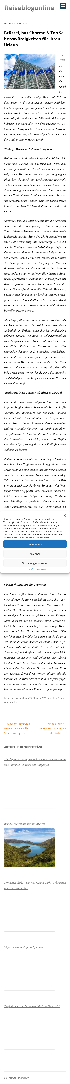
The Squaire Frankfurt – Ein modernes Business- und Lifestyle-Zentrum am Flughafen (35, 762)
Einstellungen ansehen (35, 563)
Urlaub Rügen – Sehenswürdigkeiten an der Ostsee (52, 728)
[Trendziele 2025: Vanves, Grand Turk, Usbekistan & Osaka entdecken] (29, 916)
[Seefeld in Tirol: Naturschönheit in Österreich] (29, 1034)
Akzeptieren (35, 544)
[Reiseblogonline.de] (29, 8)
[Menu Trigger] (63, 6)
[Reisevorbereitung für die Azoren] (29, 851)
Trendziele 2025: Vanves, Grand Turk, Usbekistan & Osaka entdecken (35, 885)
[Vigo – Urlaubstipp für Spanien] (29, 975)
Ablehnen (35, 553)
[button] (65, 515)
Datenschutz (30, 569)
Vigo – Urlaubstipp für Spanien (23, 947)
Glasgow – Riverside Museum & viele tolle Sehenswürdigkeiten (17, 728)
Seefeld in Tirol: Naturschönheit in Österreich (32, 1006)
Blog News (58, 698)
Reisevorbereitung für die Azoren (24, 823)
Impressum (41, 569)
